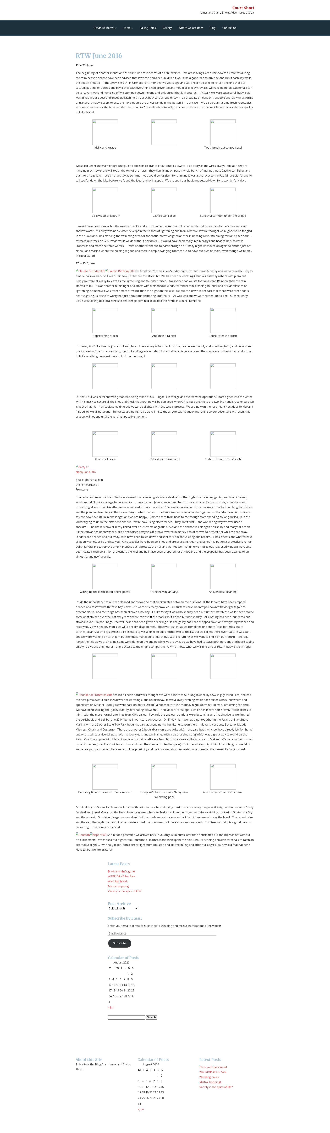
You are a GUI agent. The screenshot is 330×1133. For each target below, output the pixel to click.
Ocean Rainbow (103, 28)
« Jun (111, 1007)
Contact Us (229, 28)
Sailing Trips (148, 28)
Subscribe (119, 943)
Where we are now (191, 28)
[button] (105, 134)
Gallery (167, 28)
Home (126, 28)
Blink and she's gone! (121, 871)
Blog (213, 28)
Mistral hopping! (118, 886)
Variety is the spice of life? (124, 891)
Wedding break (118, 881)
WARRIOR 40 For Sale (121, 876)
